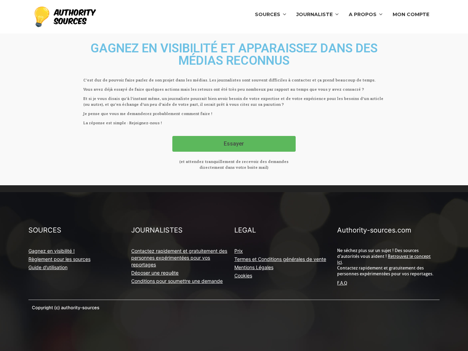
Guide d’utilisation (47, 267)
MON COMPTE (411, 14)
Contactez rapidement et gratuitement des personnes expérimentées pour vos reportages (179, 257)
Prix (238, 251)
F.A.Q (342, 283)
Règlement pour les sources (59, 259)
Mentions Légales (253, 267)
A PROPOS (363, 14)
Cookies (243, 275)
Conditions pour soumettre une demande (177, 281)
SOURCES (267, 14)
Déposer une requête (154, 273)
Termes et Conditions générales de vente (280, 259)
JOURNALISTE (314, 14)
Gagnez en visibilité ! (51, 251)
